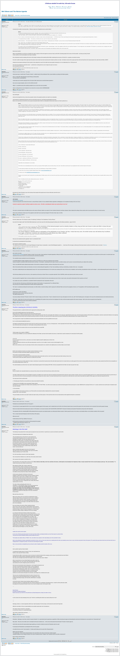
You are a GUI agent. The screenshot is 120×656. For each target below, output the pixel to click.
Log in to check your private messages (60, 8)
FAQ (50, 6)
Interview (105, 245)
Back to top (4, 69)
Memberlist (59, 6)
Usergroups (65, 6)
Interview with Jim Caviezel (18, 200)
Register (70, 6)
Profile (52, 8)
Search (54, 6)
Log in (69, 8)
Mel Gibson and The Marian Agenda (14, 11)
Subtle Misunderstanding (25, 15)
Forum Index (17, 15)
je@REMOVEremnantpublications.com (33, 172)
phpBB (58, 654)
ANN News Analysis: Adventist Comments (94, 26)
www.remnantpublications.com (46, 170)
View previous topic (107, 17)
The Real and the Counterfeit (18, 254)
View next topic (115, 17)
